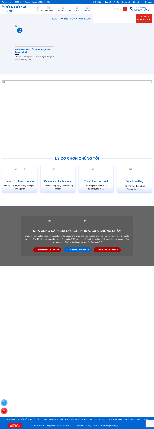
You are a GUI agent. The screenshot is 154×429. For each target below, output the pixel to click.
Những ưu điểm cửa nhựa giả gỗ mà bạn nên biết (32, 50)
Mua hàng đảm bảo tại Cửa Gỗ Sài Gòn (38, 2)
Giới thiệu (97, 2)
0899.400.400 (143, 19)
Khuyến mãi (126, 2)
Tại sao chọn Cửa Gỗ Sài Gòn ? (13, 2)
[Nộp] (125, 9)
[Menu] (109, 9)
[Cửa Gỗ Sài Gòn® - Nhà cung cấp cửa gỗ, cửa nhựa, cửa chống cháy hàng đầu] (17, 9)
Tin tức (116, 2)
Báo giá (108, 2)
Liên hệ (136, 2)
